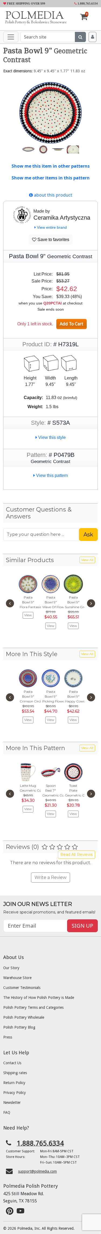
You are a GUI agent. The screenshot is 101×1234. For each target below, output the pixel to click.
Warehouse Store (17, 978)
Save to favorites (52, 239)
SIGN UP (82, 925)
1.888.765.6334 (87, 3)
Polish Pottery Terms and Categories (33, 1007)
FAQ (6, 1112)
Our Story (11, 968)
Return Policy (14, 1083)
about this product (52, 195)
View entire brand (51, 227)
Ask (88, 534)
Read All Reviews (76, 854)
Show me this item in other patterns (51, 166)
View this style (51, 437)
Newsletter (12, 1102)
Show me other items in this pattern (51, 178)
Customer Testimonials (21, 987)
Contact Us (12, 1063)
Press (7, 1037)
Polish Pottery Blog (19, 1027)
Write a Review (50, 877)
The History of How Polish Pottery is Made (38, 997)
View (28, 615)
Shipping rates (15, 1073)
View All (87, 560)
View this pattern (51, 475)
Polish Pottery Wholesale (23, 1017)
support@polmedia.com (37, 1171)
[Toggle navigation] (10, 37)
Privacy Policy (14, 1092)
